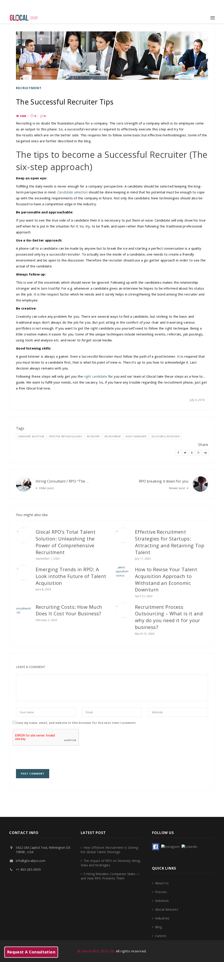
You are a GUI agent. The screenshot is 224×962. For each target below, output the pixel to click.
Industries (162, 918)
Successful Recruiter (165, 436)
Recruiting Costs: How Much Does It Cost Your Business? (69, 610)
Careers (160, 936)
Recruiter (93, 436)
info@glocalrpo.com (30, 861)
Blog (158, 927)
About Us (162, 883)
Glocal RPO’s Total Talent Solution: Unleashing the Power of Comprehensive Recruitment (65, 541)
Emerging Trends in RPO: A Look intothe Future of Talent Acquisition (71, 576)
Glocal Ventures (166, 909)
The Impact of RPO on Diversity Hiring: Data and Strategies (111, 863)
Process (161, 892)
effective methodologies (65, 436)
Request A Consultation (31, 952)
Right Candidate (136, 436)
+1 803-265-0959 (111, 5)
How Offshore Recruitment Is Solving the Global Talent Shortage (109, 849)
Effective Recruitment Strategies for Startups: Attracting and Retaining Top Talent (169, 541)
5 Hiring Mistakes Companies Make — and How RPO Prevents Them (110, 876)
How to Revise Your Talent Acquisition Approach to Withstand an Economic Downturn (166, 579)
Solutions (162, 901)
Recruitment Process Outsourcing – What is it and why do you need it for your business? (169, 617)
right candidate (95, 376)
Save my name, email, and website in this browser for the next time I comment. (76, 723)
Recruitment (29, 88)
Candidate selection (72, 192)
